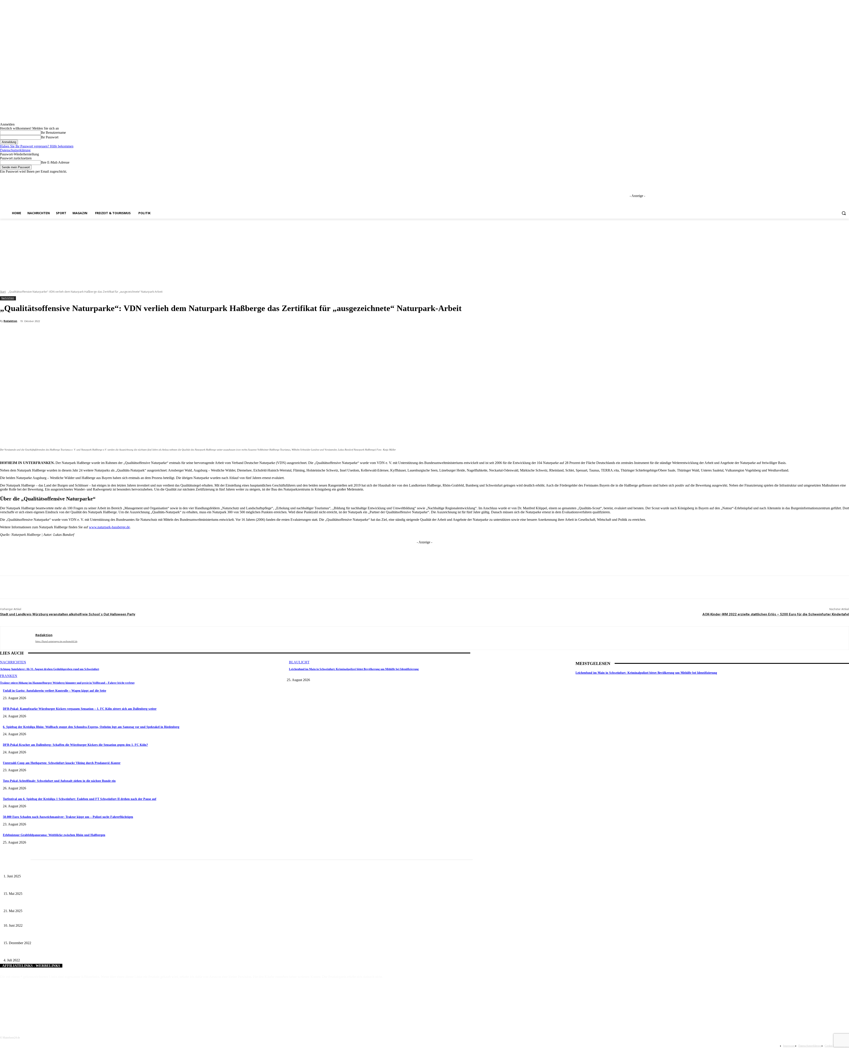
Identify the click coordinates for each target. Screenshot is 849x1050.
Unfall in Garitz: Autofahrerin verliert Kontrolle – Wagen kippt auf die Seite (54, 690)
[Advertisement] (424, 252)
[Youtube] (846, 176)
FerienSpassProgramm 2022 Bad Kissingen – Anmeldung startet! (44, 953)
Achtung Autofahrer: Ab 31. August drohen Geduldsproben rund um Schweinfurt (49, 669)
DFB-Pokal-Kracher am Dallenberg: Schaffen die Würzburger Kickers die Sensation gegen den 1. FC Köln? (75, 744)
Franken (8, 676)
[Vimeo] (840, 176)
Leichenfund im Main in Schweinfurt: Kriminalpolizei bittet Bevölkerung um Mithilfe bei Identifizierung (354, 669)
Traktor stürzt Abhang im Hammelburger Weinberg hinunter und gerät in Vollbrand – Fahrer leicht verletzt (67, 682)
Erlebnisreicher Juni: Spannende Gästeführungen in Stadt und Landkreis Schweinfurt (57, 869)
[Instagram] (828, 176)
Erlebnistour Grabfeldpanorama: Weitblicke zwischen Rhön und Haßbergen (54, 835)
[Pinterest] (73, 332)
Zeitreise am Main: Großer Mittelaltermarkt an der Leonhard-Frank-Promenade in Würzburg (62, 903)
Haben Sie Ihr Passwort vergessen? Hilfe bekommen (36, 146)
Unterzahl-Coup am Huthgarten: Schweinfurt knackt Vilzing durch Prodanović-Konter (61, 763)
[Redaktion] (18, 638)
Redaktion (10, 321)
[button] (843, 213)
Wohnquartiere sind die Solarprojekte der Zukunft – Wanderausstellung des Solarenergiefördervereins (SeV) (71, 918)
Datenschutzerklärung (15, 150)
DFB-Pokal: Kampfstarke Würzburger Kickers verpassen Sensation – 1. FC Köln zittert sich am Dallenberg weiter (80, 708)
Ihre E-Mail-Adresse (55, 162)
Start (3, 292)
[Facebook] (821, 176)
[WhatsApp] (89, 332)
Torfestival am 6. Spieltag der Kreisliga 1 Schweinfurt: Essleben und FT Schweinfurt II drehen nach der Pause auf (79, 799)
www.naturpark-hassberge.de (109, 527)
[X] (834, 176)
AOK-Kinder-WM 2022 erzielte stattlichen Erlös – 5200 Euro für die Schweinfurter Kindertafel (775, 614)
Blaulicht (299, 662)
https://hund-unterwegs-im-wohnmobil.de (56, 641)
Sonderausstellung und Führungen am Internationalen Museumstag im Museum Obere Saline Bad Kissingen (71, 886)
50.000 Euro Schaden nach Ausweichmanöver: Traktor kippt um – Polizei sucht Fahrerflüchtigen (68, 817)
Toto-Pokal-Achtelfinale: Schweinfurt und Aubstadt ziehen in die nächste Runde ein (59, 781)
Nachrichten (7, 298)
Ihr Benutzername (53, 132)
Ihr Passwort (49, 137)
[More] (105, 332)
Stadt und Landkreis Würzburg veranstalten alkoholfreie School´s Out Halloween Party (67, 614)
